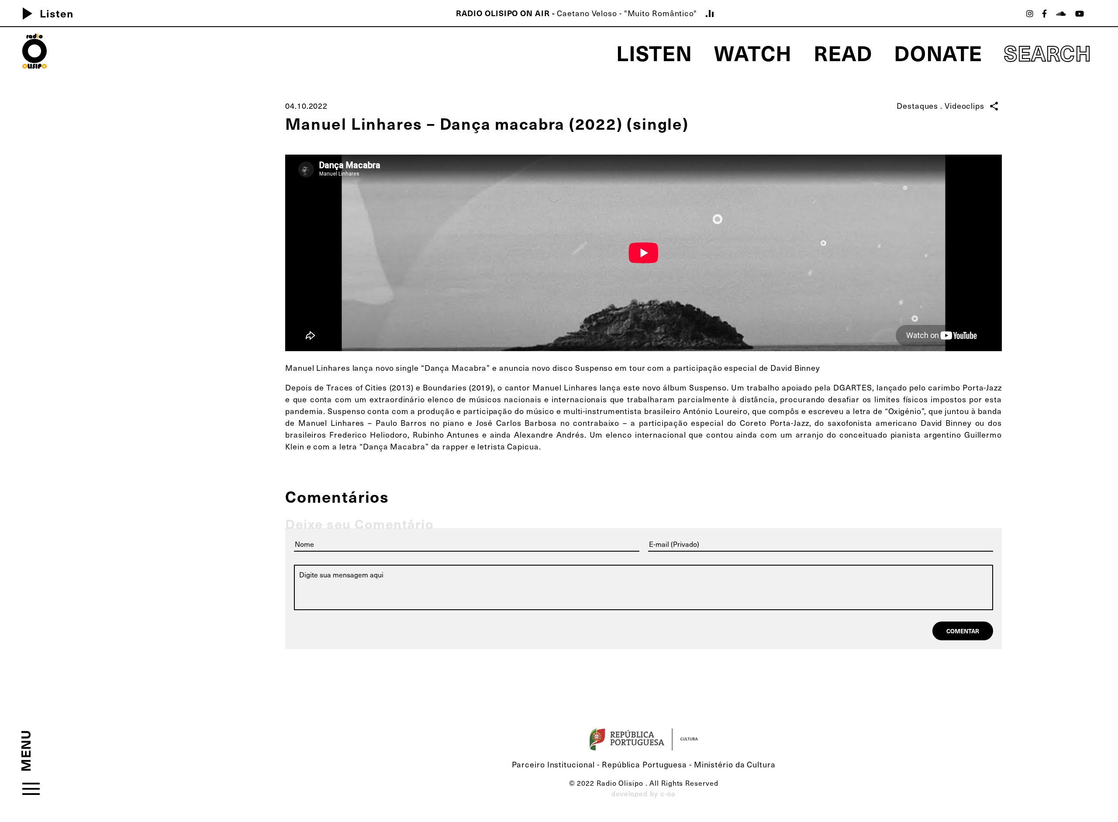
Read (843, 52)
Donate (938, 52)
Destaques (917, 105)
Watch (753, 52)
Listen (44, 13)
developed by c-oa (643, 793)
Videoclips (964, 105)
